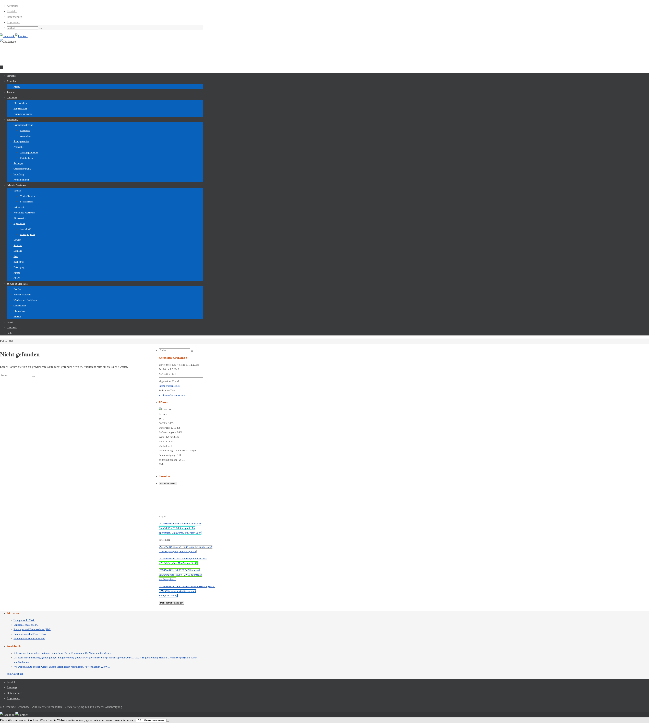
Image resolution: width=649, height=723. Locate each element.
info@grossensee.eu (169, 385)
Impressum (13, 22)
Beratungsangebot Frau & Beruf (30, 634)
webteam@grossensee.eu (172, 395)
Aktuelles (12, 5)
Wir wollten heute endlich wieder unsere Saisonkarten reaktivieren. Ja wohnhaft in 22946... (62, 666)
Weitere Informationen (154, 720)
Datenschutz (14, 16)
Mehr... (162, 464)
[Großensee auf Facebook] (7, 36)
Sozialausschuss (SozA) (26, 624)
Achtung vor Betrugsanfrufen (29, 638)
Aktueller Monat (168, 483)
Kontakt (12, 11)
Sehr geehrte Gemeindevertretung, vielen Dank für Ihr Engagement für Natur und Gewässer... (63, 653)
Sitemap (12, 687)
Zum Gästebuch (15, 673)
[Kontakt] (21, 36)
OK (139, 720)
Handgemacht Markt (24, 620)
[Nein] (167, 721)
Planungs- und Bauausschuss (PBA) (32, 629)
